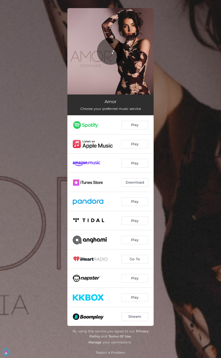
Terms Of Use (119, 336)
